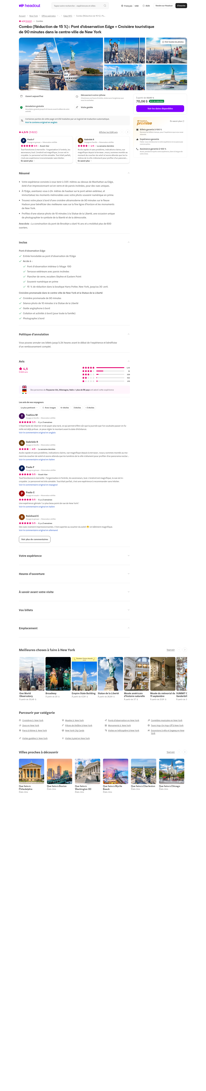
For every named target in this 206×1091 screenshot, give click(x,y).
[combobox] (80, 5)
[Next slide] (127, 132)
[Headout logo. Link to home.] (29, 5)
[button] (61, 64)
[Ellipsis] (59, 16)
